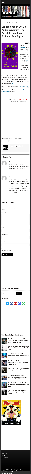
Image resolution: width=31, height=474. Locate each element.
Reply (21, 164)
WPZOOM (9, 473)
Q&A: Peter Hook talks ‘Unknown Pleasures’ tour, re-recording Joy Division (17, 392)
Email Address (5, 234)
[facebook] (11, 303)
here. (13, 83)
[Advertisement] (15, 273)
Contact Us (4, 453)
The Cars (11, 141)
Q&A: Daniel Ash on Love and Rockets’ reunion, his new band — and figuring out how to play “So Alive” (18, 340)
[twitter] (7, 303)
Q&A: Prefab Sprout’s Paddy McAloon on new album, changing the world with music (18, 384)
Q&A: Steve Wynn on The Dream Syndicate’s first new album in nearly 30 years (18, 355)
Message (4, 212)
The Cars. (5, 72)
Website (3, 241)
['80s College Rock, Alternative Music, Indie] (16, 11)
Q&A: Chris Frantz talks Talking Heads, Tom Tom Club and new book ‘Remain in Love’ (18, 348)
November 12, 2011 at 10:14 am (16, 179)
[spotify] (23, 303)
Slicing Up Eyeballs (18, 146)
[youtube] (15, 303)
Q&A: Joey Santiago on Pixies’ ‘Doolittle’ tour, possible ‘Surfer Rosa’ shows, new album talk (18, 377)
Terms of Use (5, 458)
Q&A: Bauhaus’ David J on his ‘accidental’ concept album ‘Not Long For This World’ (18, 362)
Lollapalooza (23, 47)
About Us (4, 452)
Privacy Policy (5, 457)
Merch (3, 455)
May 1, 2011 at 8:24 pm (14, 164)
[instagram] (19, 303)
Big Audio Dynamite (24, 71)
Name (3, 227)
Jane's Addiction (18, 138)
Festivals (4, 22)
